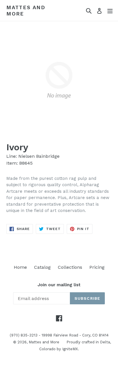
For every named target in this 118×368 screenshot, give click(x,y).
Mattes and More (25, 10)
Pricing (97, 267)
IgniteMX (70, 349)
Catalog (42, 267)
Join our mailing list (59, 284)
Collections (70, 267)
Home (20, 267)
